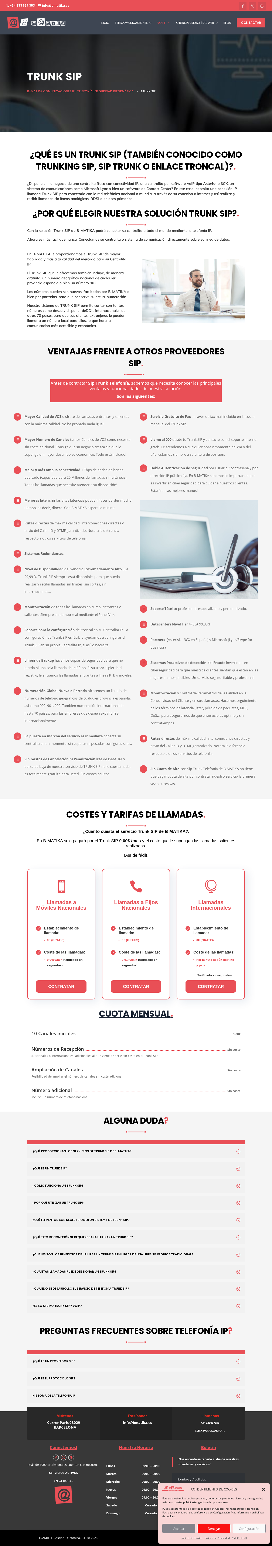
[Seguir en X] (64, 1457)
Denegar (214, 1528)
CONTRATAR (61, 986)
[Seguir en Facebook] (56, 1457)
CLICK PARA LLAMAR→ (210, 1430)
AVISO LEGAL (239, 1538)
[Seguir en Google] (71, 1457)
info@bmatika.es (137, 1422)
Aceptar (178, 1528)
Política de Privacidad (217, 1538)
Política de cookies (192, 1538)
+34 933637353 (210, 1423)
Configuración (249, 1528)
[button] (263, 1489)
